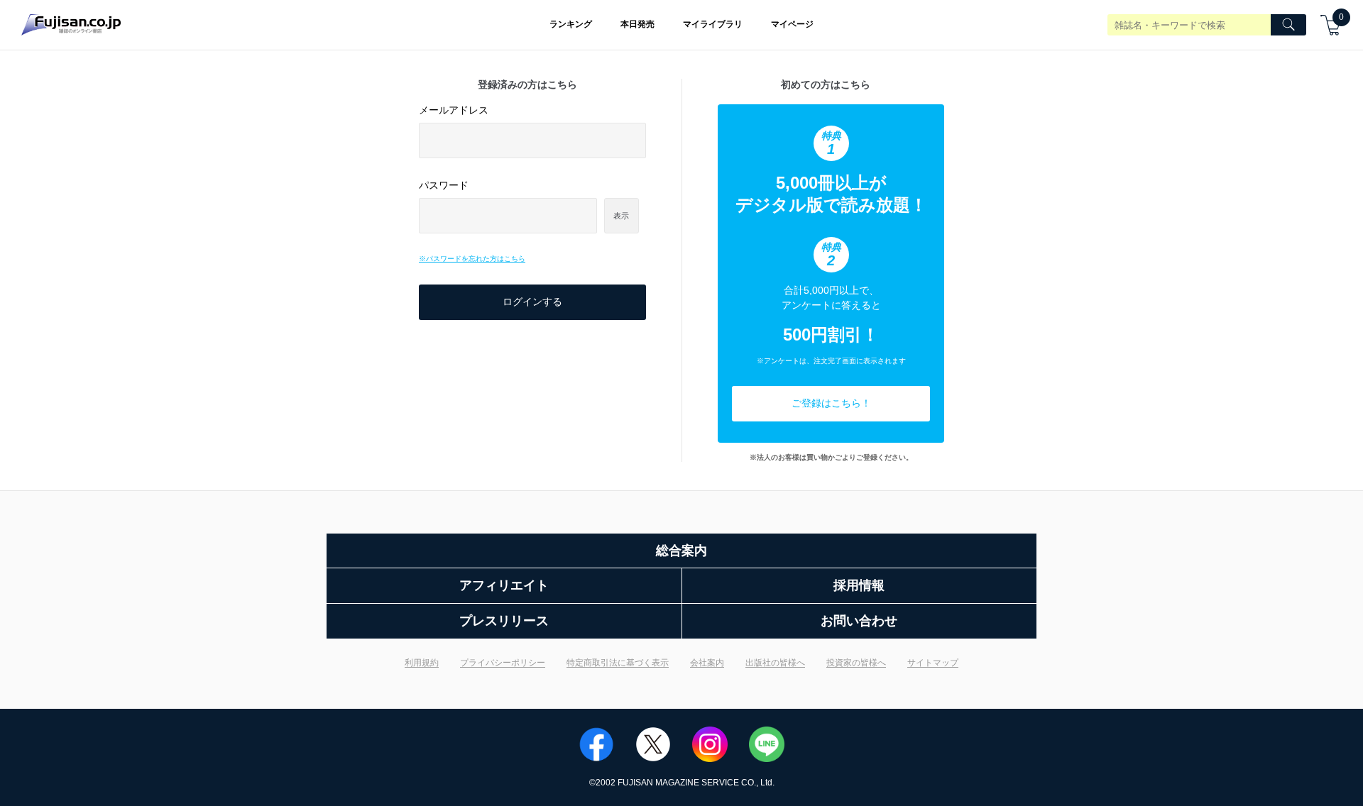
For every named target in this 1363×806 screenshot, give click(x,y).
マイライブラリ (713, 24)
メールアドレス (453, 110)
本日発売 (637, 24)
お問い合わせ (859, 621)
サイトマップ (932, 663)
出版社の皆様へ (775, 663)
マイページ (792, 24)
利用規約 (422, 663)
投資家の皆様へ (856, 663)
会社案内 (707, 663)
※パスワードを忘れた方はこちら (472, 259)
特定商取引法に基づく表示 (617, 663)
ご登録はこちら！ (831, 403)
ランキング (570, 24)
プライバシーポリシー (502, 663)
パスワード (444, 185)
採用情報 (859, 585)
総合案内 (681, 550)
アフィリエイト (504, 585)
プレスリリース (504, 621)
